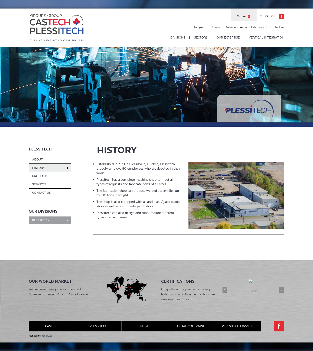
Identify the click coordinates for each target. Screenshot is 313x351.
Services (39, 184)
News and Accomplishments (245, 27)
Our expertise (228, 37)
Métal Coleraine (191, 326)
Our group (199, 27)
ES (261, 16)
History (38, 167)
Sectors (201, 37)
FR (267, 16)
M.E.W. (144, 326)
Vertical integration (266, 37)
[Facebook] (281, 16)
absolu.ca (47, 335)
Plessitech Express (237, 326)
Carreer (243, 16)
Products (40, 176)
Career (216, 27)
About (37, 159)
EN (273, 16)
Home (57, 28)
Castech (52, 326)
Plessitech (40, 149)
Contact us (277, 27)
